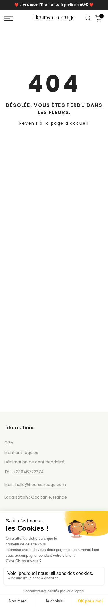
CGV (8, 443)
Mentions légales (21, 452)
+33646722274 (29, 472)
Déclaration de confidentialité (34, 462)
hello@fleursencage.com (40, 484)
